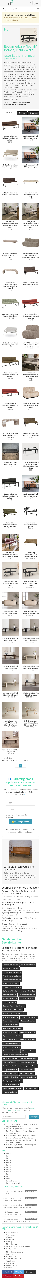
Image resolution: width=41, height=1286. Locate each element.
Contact (9, 1268)
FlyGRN (8, 1129)
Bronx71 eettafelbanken (29, 1017)
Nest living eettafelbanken (28, 1066)
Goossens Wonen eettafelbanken (13, 1006)
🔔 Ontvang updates (20, 821)
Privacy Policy (11, 1248)
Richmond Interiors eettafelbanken (14, 1013)
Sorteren (34, 113)
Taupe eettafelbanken (10, 1092)
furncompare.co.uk (13, 1183)
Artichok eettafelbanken (10, 1021)
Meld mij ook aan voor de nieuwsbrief (16, 816)
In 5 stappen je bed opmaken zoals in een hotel (20, 1213)
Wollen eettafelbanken (10, 1040)
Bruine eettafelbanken (27, 1040)
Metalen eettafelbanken (10, 1017)
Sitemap (9, 1242)
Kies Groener (11, 1135)
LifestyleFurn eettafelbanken (12, 972)
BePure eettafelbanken (10, 1025)
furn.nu (8, 1163)
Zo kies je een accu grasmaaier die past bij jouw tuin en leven (20, 1220)
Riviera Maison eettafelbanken (12, 1010)
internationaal (28, 1138)
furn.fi (8, 1179)
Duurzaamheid (11, 1254)
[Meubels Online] (3, 9)
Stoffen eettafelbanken (10, 991)
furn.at (8, 1160)
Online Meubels (12, 1233)
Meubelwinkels (11, 1244)
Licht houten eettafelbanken (12, 980)
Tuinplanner (10, 1261)
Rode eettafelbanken (28, 1021)
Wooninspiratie (11, 1265)
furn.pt (8, 1174)
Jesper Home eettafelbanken (12, 1028)
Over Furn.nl (10, 1235)
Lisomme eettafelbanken (27, 995)
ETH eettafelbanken (31, 1088)
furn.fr (8, 1154)
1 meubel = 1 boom (13, 1259)
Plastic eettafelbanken (10, 998)
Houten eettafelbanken (10, 965)
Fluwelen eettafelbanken (11, 968)
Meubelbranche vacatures (15, 1252)
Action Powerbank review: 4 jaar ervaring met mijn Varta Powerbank (20, 1206)
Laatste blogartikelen (12, 1186)
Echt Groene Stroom (13, 1131)
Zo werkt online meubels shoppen (19, 1246)
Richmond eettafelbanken (28, 1058)
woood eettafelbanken (10, 1077)
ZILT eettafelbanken (9, 1002)
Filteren (23, 113)
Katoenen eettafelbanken (11, 1085)
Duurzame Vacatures (14, 1138)
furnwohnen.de (11, 1181)
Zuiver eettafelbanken (27, 991)
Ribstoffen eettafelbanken (11, 1047)
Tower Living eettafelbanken (12, 976)
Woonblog (10, 1237)
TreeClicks (10, 1124)
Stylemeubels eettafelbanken (12, 1036)
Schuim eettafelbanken (10, 1058)
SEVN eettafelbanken (26, 1070)
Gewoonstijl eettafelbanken (12, 987)
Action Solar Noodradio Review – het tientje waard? (20, 1199)
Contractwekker (12, 1140)
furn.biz (9, 1176)
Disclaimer (10, 1239)
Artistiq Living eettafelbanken (12, 1081)
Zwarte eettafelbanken (10, 1066)
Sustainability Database (14, 1145)
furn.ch (8, 1169)
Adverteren (10, 1263)
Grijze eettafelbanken (27, 998)
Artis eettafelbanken (9, 995)
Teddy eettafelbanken (10, 1070)
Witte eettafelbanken (28, 1051)
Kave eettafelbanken (26, 1073)
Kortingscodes (11, 1256)
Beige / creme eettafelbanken (12, 1088)
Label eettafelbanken (10, 1062)
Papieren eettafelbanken (11, 1051)
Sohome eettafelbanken (10, 983)
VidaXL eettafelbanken (28, 965)
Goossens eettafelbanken (27, 1062)
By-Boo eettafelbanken (27, 1032)
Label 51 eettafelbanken (28, 1077)
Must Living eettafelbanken (11, 1043)
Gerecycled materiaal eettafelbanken (15, 1055)
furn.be (8, 1156)
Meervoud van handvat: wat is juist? (20, 1192)
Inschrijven (34, 1117)
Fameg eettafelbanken (10, 1073)
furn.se (8, 1167)
